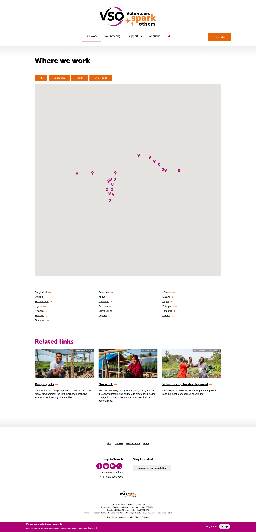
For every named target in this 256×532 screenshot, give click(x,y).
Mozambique (42, 301)
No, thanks (212, 526)
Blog (109, 443)
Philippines (168, 306)
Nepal (165, 301)
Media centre (133, 443)
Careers (119, 443)
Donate (219, 37)
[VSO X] (119, 466)
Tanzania (167, 310)
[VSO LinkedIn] (113, 466)
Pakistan (103, 306)
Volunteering (112, 36)
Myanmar (104, 301)
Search (169, 36)
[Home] (128, 16)
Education (59, 78)
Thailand (39, 315)
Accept (225, 526)
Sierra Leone (105, 310)
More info (93, 528)
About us (154, 36)
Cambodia (104, 292)
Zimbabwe (40, 320)
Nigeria (38, 306)
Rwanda (39, 310)
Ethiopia (39, 296)
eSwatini (166, 292)
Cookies (122, 517)
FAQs (146, 443)
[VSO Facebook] (99, 466)
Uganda (103, 315)
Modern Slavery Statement (139, 517)
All (41, 78)
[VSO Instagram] (106, 466)
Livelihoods (100, 78)
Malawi (166, 296)
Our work (91, 36)
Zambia (166, 315)
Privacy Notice (111, 517)
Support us (135, 36)
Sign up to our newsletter (152, 468)
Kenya (102, 296)
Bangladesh (41, 292)
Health (79, 78)
